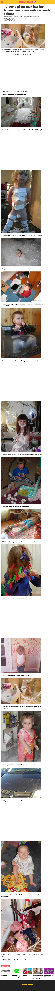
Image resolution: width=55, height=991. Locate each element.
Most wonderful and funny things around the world (29, 954)
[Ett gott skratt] (27, 2)
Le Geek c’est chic (11, 954)
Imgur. (2, 956)
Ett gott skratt (6, 16)
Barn (11, 16)
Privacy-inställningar (27, 989)
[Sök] (53, 2)
